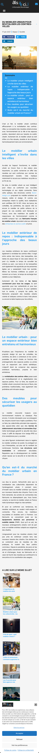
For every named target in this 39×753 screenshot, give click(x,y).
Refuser (19, 739)
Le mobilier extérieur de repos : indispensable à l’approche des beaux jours (20, 89)
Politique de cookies (10, 750)
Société (22, 32)
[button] (36, 705)
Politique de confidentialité (26, 750)
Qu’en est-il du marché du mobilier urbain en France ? (20, 111)
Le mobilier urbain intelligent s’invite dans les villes (20, 82)
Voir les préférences (20, 745)
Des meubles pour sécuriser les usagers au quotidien (20, 105)
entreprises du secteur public (15, 224)
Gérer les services (19, 727)
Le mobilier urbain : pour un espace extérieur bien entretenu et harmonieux (20, 98)
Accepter (19, 733)
